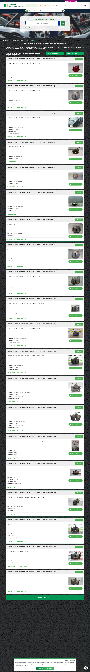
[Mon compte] (81, 5)
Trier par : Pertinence (55, 53)
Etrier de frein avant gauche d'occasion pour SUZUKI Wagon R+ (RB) (32, 299)
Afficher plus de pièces (45, 597)
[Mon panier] (85, 5)
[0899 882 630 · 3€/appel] (71, 1)
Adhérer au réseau (82, 1)
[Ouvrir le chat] (86, 669)
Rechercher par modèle (31, 28)
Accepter (40, 668)
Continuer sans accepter (70, 660)
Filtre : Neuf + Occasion (75, 53)
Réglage (49, 668)
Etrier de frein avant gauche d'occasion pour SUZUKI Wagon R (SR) (31, 58)
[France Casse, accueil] (13, 5)
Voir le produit (75, 75)
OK (63, 23)
